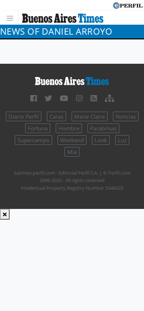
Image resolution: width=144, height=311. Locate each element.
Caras (56, 116)
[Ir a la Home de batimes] (72, 81)
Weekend (72, 140)
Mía (72, 152)
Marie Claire (89, 116)
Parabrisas (103, 128)
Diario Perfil (23, 116)
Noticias (126, 116)
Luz (122, 140)
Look (101, 140)
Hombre (68, 128)
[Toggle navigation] (12, 17)
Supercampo (33, 140)
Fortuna (38, 128)
